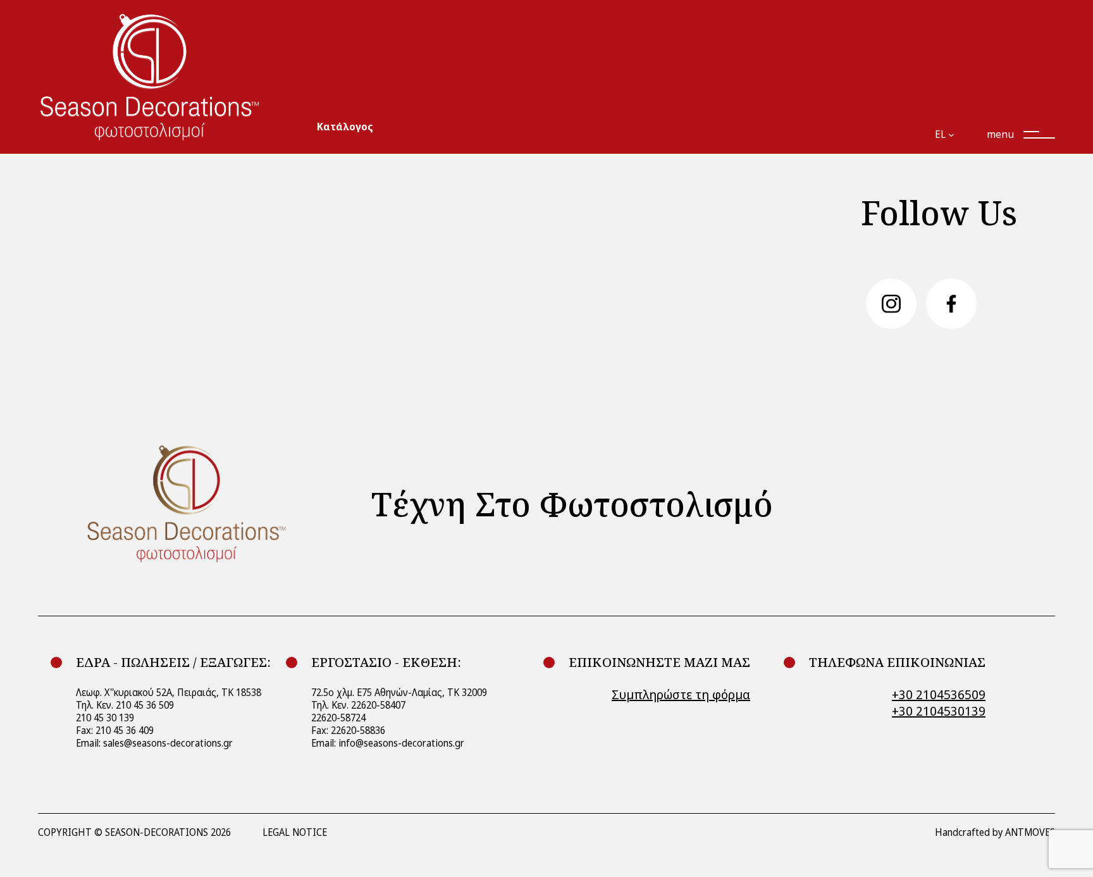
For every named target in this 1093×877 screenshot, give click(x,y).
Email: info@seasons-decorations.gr (387, 743)
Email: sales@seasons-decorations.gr (154, 743)
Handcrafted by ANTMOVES (995, 832)
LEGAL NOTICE (294, 832)
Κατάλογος (345, 127)
